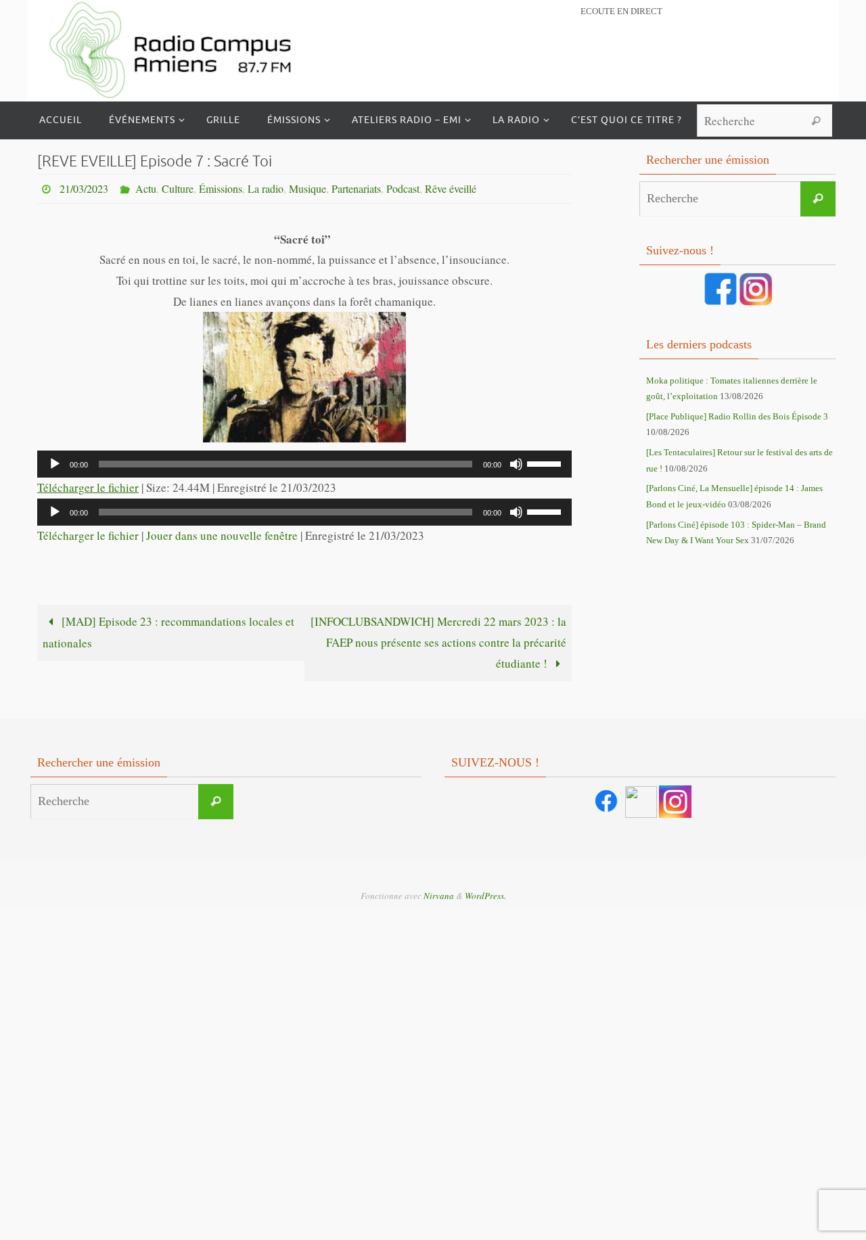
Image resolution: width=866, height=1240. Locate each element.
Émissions (220, 188)
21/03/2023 (84, 188)
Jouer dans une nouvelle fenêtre (222, 535)
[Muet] (516, 464)
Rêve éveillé (450, 188)
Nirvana (439, 896)
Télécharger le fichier (88, 487)
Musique (307, 188)
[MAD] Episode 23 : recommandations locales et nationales (168, 632)
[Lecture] (55, 464)
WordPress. (485, 896)
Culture (177, 188)
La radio (265, 188)
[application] (304, 464)
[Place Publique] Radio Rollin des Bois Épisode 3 (737, 416)
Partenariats (356, 188)
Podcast (402, 188)
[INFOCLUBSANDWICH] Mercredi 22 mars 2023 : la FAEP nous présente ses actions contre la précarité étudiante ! (438, 642)
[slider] (546, 463)
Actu (145, 188)
